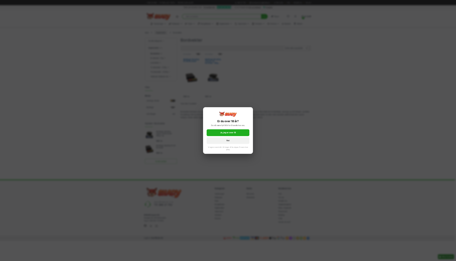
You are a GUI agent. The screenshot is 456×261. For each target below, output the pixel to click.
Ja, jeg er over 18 (228, 132)
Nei (228, 140)
